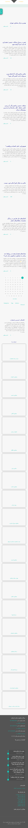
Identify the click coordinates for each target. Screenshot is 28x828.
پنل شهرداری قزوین (21, 797)
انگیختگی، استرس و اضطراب (17, 320)
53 (12, 291)
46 (10, 289)
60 (15, 293)
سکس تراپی (14, 468)
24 (11, 58)
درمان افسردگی (14, 669)
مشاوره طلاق (14, 450)
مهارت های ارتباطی (14, 578)
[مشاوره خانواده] (14, 375)
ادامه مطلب (5, 26)
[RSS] (11, 3)
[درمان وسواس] (14, 649)
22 (10, 89)
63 (8, 293)
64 (5, 293)
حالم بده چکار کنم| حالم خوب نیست (15, 183)
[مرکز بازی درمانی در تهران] (14, 704)
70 (9, 296)
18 (20, 282)
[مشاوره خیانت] (14, 485)
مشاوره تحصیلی (14, 633)
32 (5, 284)
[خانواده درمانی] (14, 430)
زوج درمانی (14, 505)
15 (8, 280)
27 (17, 284)
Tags (12, 303)
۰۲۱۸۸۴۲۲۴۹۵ (7, 1)
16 (5, 280)
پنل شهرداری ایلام (21, 796)
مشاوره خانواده (14, 377)
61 (12, 293)
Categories (6, 303)
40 (5, 286)
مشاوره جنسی (14, 395)
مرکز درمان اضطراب (14, 358)
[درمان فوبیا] (14, 613)
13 (12, 280)
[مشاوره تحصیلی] (14, 631)
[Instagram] (13, 3)
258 (11, 196)
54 (10, 291)
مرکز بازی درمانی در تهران (14, 706)
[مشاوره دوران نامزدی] (14, 521)
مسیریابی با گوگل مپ (20, 723)
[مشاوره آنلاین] (14, 411)
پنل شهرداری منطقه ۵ (20, 794)
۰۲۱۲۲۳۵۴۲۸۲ (20, 1)
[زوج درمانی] (14, 503)
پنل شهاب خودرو (21, 799)
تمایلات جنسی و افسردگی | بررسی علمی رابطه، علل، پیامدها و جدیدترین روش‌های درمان (14, 108)
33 (22, 286)
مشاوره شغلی (14, 596)
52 (15, 291)
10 (20, 280)
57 (22, 293)
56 (5, 291)
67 (16, 296)
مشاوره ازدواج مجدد (14, 688)
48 (5, 289)
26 (20, 284)
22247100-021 (13, 725)
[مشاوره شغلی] (14, 594)
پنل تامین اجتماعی (21, 804)
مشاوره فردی (14, 560)
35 (17, 286)
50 (20, 291)
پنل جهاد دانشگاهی (21, 805)
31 (8, 284)
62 (10, 293)
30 (10, 284)
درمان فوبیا (14, 614)
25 (22, 284)
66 (18, 296)
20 (15, 282)
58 (20, 293)
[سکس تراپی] (14, 466)
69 (11, 296)
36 (15, 286)
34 (20, 286)
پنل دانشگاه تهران (21, 801)
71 (6, 296)
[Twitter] (15, 3)
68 (14, 296)
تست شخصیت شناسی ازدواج (14, 541)
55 (8, 291)
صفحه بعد (15, 298)
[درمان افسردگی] (14, 668)
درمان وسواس (14, 651)
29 (12, 284)
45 (12, 289)
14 (10, 280)
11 (17, 280)
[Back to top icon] (5, 819)
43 (17, 289)
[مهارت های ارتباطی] (14, 576)
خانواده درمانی (14, 431)
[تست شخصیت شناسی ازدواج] (14, 539)
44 (15, 289)
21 (12, 282)
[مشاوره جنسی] (14, 393)
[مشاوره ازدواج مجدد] (14, 686)
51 (17, 291)
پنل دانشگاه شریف (21, 802)
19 (17, 282)
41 (22, 289)
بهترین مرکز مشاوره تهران (18, 23)
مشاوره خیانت (14, 486)
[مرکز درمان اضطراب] (14, 356)
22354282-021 (11, 731)
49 (22, 291)
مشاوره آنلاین (14, 413)
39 (8, 286)
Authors (17, 303)
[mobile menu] (2, 2)
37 (12, 286)
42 (20, 289)
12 (15, 280)
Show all (22, 304)
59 (17, 293)
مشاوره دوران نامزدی (14, 523)
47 (8, 289)
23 (8, 282)
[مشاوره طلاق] (14, 448)
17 (22, 282)
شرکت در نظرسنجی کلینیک (19, 788)
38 (10, 286)
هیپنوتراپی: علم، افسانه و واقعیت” (15, 146)
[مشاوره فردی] (14, 558)
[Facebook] (16, 3)
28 (15, 284)
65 (21, 296)
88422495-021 (13, 720)
